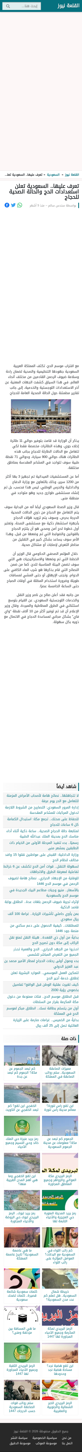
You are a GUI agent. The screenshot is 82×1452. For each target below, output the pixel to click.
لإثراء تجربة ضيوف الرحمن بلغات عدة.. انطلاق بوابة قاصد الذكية (42, 904)
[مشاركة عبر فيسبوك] (7, 205)
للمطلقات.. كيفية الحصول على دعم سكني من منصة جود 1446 (44, 928)
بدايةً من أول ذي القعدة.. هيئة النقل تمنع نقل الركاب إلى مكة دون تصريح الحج (44, 940)
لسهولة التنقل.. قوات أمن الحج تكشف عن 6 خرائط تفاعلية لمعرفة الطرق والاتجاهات (41, 869)
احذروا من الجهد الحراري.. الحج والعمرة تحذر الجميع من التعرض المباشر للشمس (46, 952)
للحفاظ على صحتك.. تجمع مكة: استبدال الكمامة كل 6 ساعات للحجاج (43, 822)
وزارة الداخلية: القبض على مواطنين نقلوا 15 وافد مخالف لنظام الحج (42, 857)
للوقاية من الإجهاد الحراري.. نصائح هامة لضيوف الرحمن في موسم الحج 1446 (43, 881)
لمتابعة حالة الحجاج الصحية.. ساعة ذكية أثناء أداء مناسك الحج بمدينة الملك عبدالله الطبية (42, 833)
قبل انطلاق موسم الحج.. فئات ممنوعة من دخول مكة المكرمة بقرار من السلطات (43, 999)
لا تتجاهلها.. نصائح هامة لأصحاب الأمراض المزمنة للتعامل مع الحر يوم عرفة (43, 798)
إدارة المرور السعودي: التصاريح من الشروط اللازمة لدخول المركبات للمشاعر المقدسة (42, 810)
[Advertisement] (41, 91)
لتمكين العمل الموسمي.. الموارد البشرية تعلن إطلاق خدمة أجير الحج (45, 975)
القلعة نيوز (69, 5)
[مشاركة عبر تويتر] (13, 205)
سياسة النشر (19, 1438)
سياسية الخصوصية (44, 1438)
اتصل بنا (67, 1443)
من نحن (66, 1438)
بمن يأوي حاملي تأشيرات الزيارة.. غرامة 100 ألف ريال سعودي (43, 916)
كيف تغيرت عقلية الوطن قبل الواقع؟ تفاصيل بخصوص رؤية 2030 (46, 987)
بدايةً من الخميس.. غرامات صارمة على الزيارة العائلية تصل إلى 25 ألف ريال (46, 1022)
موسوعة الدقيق (20, 1443)
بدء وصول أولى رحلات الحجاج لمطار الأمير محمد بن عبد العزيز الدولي (41, 963)
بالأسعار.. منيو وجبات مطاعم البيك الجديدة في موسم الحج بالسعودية (44, 893)
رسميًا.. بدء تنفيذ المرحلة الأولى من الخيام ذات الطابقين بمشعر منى (44, 845)
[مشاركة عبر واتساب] (19, 205)
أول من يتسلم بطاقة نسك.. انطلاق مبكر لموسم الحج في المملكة (43, 1011)
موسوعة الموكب (46, 1443)
